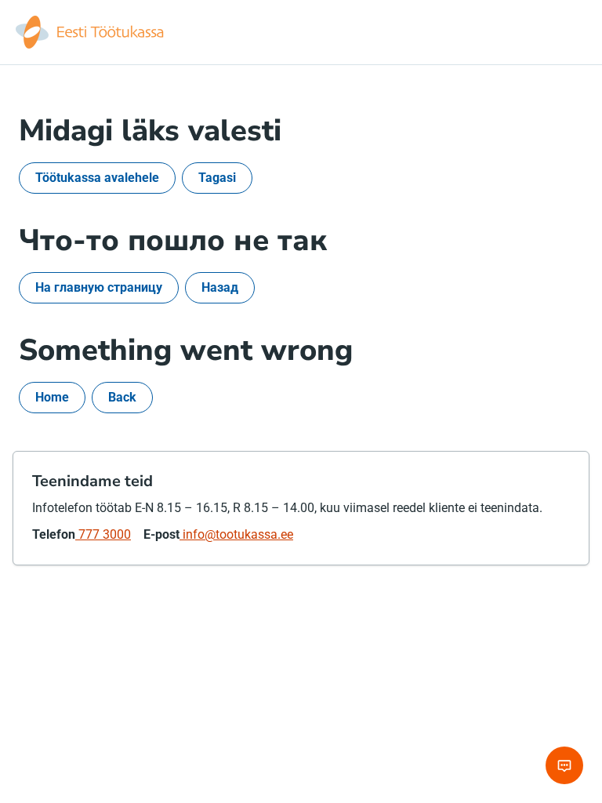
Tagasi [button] (217, 177)
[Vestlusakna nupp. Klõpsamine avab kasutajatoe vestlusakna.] (564, 765)
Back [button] (122, 397)
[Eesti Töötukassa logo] (91, 32)
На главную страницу (98, 287)
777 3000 (103, 534)
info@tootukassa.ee (236, 534)
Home (52, 397)
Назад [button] (219, 287)
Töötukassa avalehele (97, 177)
